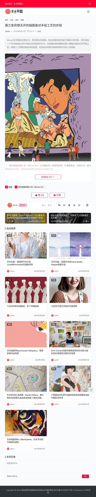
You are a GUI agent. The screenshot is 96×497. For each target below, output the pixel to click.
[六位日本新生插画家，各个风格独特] (26, 290)
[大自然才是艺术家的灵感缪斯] (70, 290)
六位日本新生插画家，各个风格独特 (23, 306)
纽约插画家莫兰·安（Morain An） (31, 187)
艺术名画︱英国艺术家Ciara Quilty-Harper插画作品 (67, 263)
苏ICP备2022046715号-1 (64, 490)
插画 (39, 31)
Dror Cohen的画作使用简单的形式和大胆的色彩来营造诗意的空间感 (69, 352)
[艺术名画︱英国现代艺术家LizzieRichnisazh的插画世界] (26, 245)
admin (7, 31)
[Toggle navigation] (88, 11)
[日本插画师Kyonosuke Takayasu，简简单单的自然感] (26, 334)
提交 (85, 476)
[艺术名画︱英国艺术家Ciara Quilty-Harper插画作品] (70, 245)
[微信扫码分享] (59, 205)
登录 (8, 476)
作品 (9, 235)
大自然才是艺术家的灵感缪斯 (64, 306)
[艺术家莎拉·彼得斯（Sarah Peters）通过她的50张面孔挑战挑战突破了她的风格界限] (26, 379)
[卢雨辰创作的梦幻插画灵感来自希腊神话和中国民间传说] (70, 379)
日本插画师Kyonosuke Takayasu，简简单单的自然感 (25, 352)
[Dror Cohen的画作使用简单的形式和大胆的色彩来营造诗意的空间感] (70, 334)
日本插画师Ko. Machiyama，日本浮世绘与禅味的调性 (25, 440)
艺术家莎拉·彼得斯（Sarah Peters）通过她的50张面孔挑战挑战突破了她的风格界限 (25, 396)
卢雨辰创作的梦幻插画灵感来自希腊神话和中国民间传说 (70, 396)
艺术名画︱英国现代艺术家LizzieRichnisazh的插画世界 (20, 263)
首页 (6, 20)
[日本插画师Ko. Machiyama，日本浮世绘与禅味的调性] (26, 423)
